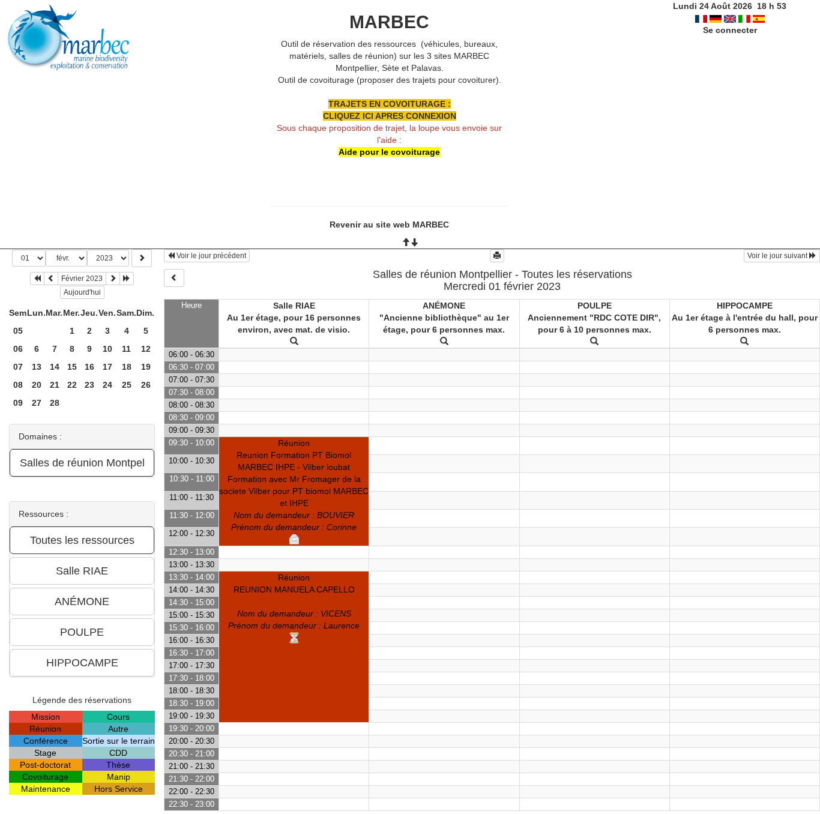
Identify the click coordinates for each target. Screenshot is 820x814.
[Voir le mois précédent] (51, 278)
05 (18, 331)
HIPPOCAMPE (745, 305)
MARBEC (389, 22)
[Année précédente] (37, 278)
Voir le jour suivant (778, 256)
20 (36, 385)
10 (107, 349)
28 (54, 403)
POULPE (594, 305)
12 (146, 349)
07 (18, 367)
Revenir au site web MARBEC (389, 224)
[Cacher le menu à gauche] (174, 278)
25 (126, 385)
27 (36, 403)
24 (107, 385)
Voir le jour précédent (210, 256)
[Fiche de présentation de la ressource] (294, 341)
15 (72, 367)
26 (146, 385)
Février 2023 (82, 278)
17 (107, 367)
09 (18, 403)
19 (146, 367)
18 (126, 367)
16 (89, 367)
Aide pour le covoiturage (389, 152)
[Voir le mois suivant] (113, 278)
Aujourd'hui (82, 292)
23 (89, 385)
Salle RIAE (294, 305)
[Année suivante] (126, 278)
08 (18, 385)
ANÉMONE (444, 305)
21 (54, 385)
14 (54, 367)
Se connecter (730, 30)
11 (126, 349)
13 (36, 367)
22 (72, 385)
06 (18, 349)
